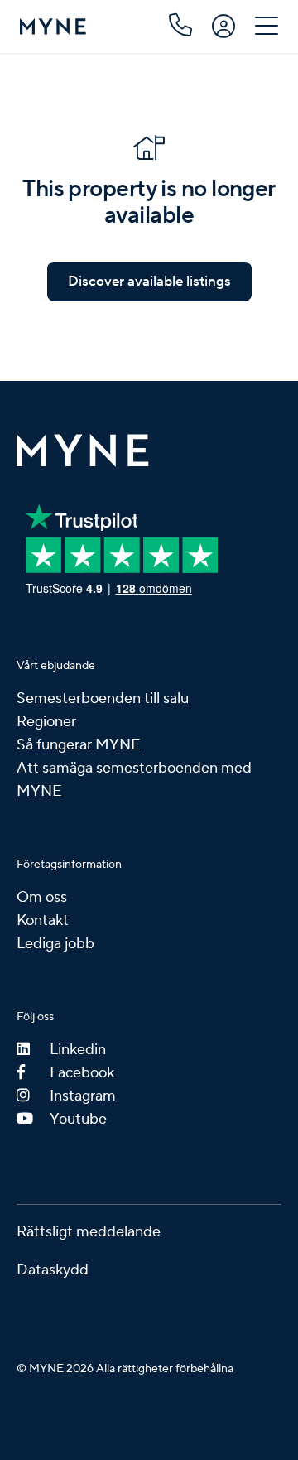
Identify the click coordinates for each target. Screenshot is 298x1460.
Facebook (82, 1072)
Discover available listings (149, 281)
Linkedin (78, 1049)
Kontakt (43, 920)
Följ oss (35, 1016)
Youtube (78, 1119)
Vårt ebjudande (56, 665)
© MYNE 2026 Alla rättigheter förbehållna (125, 1368)
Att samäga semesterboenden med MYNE (134, 780)
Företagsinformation (69, 864)
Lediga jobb (55, 943)
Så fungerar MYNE (79, 744)
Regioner (46, 721)
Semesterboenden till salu (103, 698)
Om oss (42, 897)
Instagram (83, 1096)
